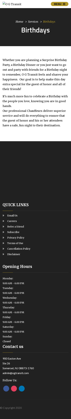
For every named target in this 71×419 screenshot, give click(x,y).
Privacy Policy (15, 237)
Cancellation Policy (18, 248)
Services (33, 21)
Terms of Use (15, 243)
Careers (12, 221)
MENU (58, 4)
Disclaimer (13, 254)
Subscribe (13, 232)
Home (19, 21)
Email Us (12, 215)
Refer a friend (15, 226)
